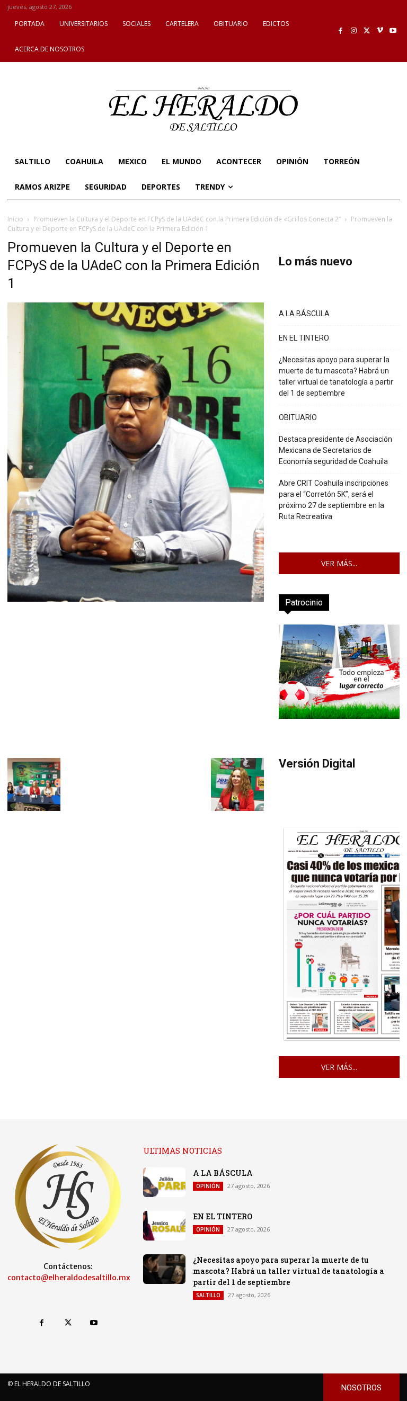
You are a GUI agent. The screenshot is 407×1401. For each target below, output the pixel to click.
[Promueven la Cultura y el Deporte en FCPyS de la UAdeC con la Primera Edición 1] (135, 598)
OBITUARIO (298, 417)
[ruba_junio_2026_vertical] (339, 716)
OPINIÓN (208, 1186)
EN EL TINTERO (304, 338)
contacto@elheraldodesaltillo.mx (68, 1277)
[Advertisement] (135, 678)
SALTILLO (208, 1295)
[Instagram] (353, 31)
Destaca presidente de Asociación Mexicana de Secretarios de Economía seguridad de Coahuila (335, 450)
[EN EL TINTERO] (164, 1226)
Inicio (15, 219)
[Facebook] (341, 31)
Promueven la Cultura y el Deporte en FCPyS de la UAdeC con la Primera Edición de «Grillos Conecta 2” (187, 219)
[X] (367, 31)
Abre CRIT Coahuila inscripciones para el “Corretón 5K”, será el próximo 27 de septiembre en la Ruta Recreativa (333, 500)
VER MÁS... (339, 563)
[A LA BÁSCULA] (164, 1182)
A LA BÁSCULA (304, 313)
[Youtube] (393, 31)
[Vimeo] (380, 31)
